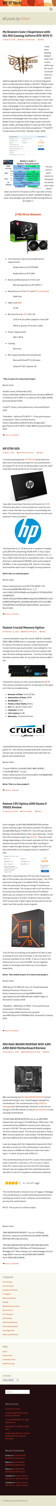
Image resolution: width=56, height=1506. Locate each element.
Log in (5, 1351)
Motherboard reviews (31, 1052)
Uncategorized (8, 1330)
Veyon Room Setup (12, 1409)
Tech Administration (10, 1326)
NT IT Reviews (8, 1314)
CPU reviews (27, 811)
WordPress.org (8, 1363)
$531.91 (33, 837)
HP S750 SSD (11, 448)
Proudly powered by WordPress (15, 1500)
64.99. (47, 504)
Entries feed (7, 1355)
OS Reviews (7, 1318)
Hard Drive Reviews (26, 452)
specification (41, 1109)
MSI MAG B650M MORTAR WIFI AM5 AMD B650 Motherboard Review (27, 1046)
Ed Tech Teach (8, 1286)
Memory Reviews (30, 631)
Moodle (5, 1302)
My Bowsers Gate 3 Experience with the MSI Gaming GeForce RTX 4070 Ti (27, 33)
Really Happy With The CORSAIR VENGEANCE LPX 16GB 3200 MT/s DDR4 (17, 1436)
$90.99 (47, 681)
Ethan (25, 18)
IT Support (7, 1294)
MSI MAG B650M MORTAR (32, 1097)
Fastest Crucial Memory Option (23, 627)
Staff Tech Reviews (10, 1322)
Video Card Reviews (27, 39)
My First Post (8, 1310)
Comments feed (9, 1359)
